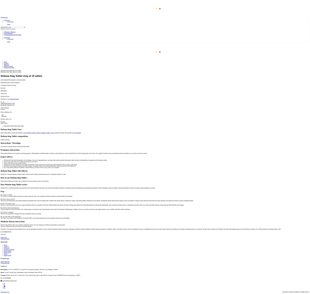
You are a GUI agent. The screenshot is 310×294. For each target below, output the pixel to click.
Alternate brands (14, 99)
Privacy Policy (7, 251)
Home (5, 62)
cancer (52, 133)
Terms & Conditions (9, 249)
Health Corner (7, 255)
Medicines (6, 65)
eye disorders (77, 133)
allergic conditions (41, 133)
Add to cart (3, 237)
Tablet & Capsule (8, 66)
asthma (48, 133)
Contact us (6, 248)
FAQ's (5, 254)
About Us (6, 246)
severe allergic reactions (30, 133)
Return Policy (7, 252)
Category (6, 63)
